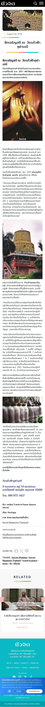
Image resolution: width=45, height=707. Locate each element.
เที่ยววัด (17, 563)
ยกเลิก (18, 691)
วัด (11, 563)
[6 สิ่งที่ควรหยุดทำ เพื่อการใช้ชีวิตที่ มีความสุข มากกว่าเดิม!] (23, 610)
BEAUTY (25, 663)
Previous (2, 599)
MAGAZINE (34, 667)
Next (43, 599)
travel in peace (29, 560)
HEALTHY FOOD (12, 667)
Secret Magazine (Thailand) (15, 522)
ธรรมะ (5, 563)
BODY (9, 663)
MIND (16, 663)
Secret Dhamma (19, 557)
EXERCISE (34, 663)
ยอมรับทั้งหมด (34, 691)
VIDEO (24, 667)
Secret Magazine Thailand (18, 559)
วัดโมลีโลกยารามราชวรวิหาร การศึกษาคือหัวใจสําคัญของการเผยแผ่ (19, 536)
